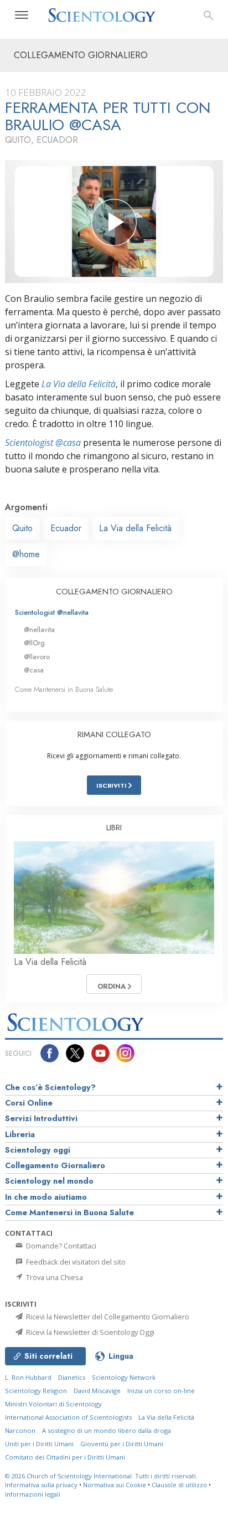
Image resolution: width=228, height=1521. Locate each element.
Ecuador (65, 528)
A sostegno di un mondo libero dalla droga (106, 1430)
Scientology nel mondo (49, 1180)
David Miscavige (97, 1390)
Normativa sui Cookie (114, 1485)
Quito (22, 528)
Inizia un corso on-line (161, 1390)
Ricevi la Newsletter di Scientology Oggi (89, 1332)
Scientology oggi (37, 1149)
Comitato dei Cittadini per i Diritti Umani (65, 1457)
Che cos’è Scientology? (50, 1087)
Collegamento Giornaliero (55, 1165)
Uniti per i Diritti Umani (39, 1444)
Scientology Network (124, 1377)
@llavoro (37, 656)
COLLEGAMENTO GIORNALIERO (114, 591)
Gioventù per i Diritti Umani (121, 1444)
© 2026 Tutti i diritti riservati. (101, 1476)
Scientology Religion (36, 1390)
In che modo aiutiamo (46, 1197)
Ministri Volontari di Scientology (53, 1404)
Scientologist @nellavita (52, 612)
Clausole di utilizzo (179, 1485)
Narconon (20, 1430)
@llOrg (34, 643)
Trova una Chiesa (53, 1277)
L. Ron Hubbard (28, 1377)
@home (26, 554)
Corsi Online (29, 1102)
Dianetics (71, 1377)
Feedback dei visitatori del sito (75, 1262)
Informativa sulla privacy (41, 1485)
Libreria (20, 1134)
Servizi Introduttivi (41, 1118)
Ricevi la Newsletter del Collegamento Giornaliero (106, 1317)
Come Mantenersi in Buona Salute (64, 689)
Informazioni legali (32, 1494)
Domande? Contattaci (60, 1246)
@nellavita (39, 629)
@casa (34, 670)
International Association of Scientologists (68, 1417)
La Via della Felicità (79, 384)
